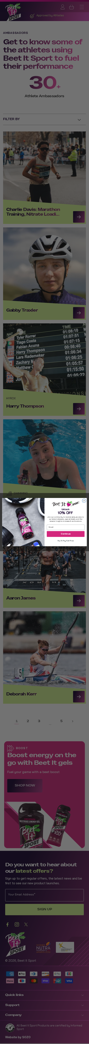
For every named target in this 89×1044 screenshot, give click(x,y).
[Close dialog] (84, 500)
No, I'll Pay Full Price (66, 541)
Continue (65, 534)
